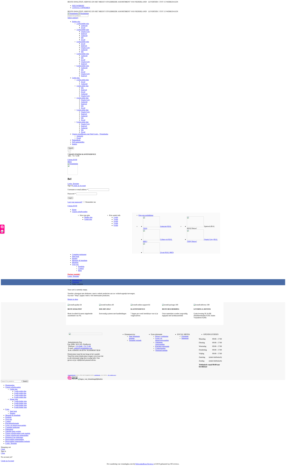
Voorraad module (161, 350)
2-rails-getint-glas (83, 80)
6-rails (116, 225)
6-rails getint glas (82, 122)
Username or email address (78, 190)
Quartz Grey (85, 32)
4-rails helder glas (83, 42)
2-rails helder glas (83, 24)
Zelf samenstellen (78, 142)
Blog (80, 270)
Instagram (185, 338)
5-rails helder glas (83, 54)
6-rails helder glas (83, 66)
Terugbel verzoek (135, 340)
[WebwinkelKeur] (73, 378)
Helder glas (76, 22)
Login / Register (11, 443)
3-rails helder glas (83, 30)
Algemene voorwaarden (160, 343)
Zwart (83, 28)
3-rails (116, 219)
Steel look (13, 411)
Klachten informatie (162, 346)
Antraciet (84, 26)
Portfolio (81, 266)
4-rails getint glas (82, 98)
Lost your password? (75, 202)
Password (72, 194)
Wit (82, 38)
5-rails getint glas (82, 110)
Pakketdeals (76, 140)
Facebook (185, 336)
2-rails (116, 217)
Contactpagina (160, 348)
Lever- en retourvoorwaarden (162, 339)
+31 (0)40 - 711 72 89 (83, 346)
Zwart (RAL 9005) (167, 252)
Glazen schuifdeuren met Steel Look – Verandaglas (90, 134)
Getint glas (76, 78)
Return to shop (73, 299)
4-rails (116, 221)
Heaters (12, 413)
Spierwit (84, 34)
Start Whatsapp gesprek (134, 337)
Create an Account (79, 186)
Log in (70, 198)
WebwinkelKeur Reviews (144, 464)
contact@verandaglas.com (83, 348)
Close (3, 449)
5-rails (116, 223)
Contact (81, 268)
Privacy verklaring (161, 336)
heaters (74, 144)
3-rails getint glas (82, 86)
